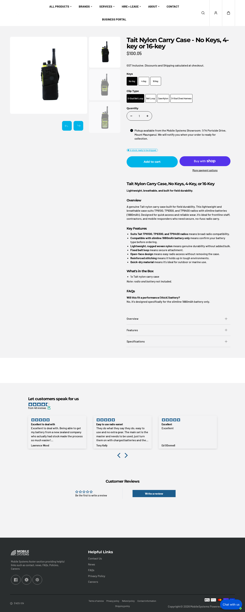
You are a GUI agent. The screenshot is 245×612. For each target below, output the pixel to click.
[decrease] (131, 115)
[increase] (147, 115)
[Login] (215, 12)
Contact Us (95, 558)
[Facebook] (16, 580)
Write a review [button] (154, 493)
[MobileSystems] (21, 13)
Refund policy (128, 601)
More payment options (205, 170)
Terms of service (96, 601)
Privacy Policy (96, 576)
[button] (228, 12)
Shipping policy (122, 606)
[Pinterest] (37, 580)
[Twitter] (26, 580)
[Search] (203, 12)
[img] (124, 404)
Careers (93, 581)
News (91, 564)
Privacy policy (112, 601)
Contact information (146, 601)
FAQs (91, 570)
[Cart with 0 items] (228, 12)
